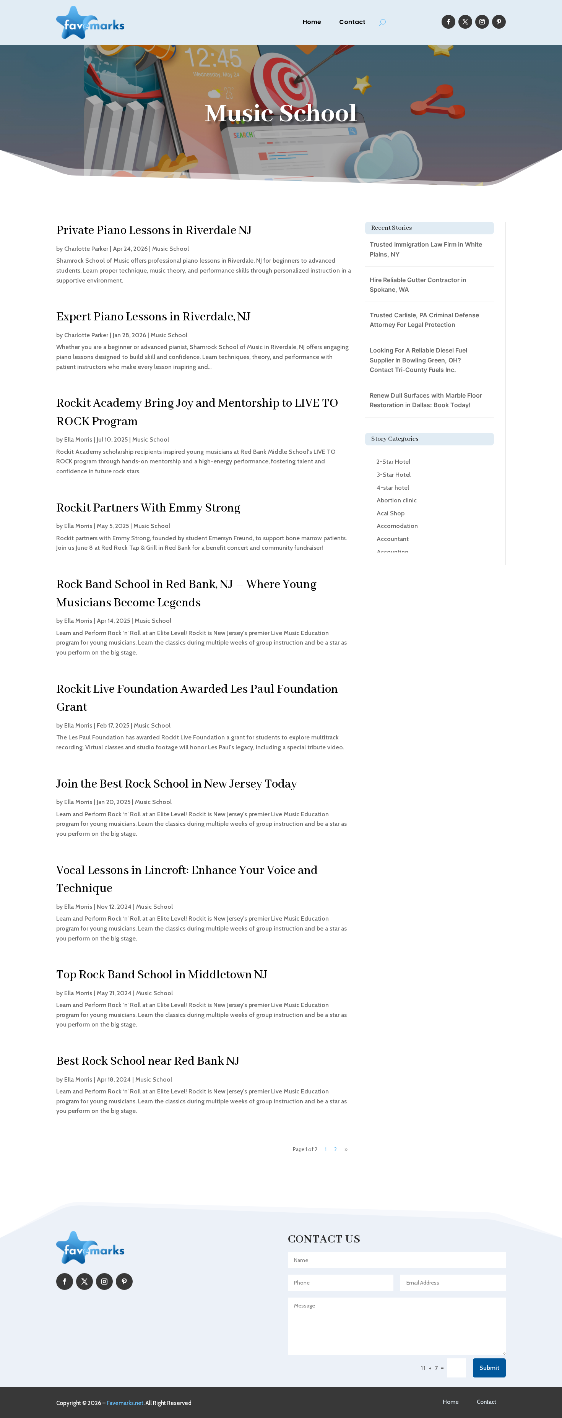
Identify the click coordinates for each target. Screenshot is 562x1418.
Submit (489, 1367)
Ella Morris (78, 439)
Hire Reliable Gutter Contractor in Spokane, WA (418, 285)
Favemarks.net (125, 1403)
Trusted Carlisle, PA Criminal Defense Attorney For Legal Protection (424, 320)
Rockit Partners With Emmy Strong (148, 508)
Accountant (393, 539)
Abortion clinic (397, 500)
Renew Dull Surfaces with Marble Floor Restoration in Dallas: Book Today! (426, 400)
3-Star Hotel (394, 474)
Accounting (392, 552)
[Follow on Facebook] (448, 22)
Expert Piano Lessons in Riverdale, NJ (153, 317)
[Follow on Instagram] (482, 22)
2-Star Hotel (393, 461)
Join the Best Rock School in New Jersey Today (176, 784)
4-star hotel (393, 487)
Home (312, 22)
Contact (352, 22)
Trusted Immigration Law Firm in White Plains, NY (426, 249)
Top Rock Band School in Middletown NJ (162, 975)
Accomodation (397, 526)
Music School (170, 248)
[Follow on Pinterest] (499, 22)
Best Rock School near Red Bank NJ (148, 1061)
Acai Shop (390, 513)
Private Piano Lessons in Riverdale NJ (154, 231)
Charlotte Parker (86, 248)
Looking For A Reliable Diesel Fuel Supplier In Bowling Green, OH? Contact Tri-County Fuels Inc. (418, 360)
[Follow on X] (465, 22)
